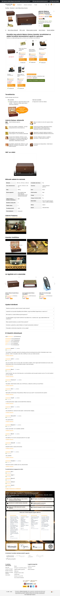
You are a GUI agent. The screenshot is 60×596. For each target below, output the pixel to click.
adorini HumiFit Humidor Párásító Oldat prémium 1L (32, 50)
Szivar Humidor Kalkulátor (19, 577)
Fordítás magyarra (9, 355)
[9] (12, 336)
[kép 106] (10, 13)
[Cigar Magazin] (50, 546)
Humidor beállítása (50, 30)
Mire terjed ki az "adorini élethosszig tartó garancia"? (17, 314)
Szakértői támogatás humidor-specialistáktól (42, 507)
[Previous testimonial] (8, 526)
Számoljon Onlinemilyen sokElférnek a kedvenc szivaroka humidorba (21, 110)
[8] (43, 14)
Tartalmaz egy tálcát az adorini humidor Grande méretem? (18, 308)
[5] (35, 54)
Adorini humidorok (31, 569)
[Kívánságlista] (54, 5)
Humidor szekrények (31, 566)
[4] (41, 14)
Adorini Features (42, 30)
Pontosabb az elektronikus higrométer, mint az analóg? (17, 328)
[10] (13, 336)
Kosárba (46, 25)
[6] (42, 14)
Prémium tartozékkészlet (10, 75)
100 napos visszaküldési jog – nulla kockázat (42, 498)
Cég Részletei (16, 574)
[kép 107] (10, 19)
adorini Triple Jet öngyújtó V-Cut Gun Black (21, 75)
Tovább (35, 4)
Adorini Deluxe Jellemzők (13, 30)
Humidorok (30, 567)
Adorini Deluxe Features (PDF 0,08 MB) (13, 217)
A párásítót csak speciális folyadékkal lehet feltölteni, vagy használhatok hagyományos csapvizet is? (26, 311)
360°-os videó (22, 30)
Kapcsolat (7, 567)
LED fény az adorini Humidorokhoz (42, 49)
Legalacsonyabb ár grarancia (39, 503)
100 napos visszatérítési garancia (20, 567)
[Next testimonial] (52, 526)
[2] (40, 14)
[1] (40, 53)
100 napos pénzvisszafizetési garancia (40, 1)
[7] (23, 53)
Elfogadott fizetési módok (19, 572)
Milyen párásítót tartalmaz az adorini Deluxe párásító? (17, 321)
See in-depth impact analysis (30, 594)
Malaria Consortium (23, 591)
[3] (33, 54)
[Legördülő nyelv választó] (52, 591)
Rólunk (15, 566)
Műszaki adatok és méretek (32, 30)
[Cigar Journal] (24, 546)
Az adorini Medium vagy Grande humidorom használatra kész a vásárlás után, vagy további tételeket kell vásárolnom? (27, 318)
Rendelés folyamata (9, 570)
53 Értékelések (48, 14)
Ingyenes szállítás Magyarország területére (17, 1)
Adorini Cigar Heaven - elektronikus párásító (23, 49)
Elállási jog (16, 571)
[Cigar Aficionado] (11, 546)
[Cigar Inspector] (37, 546)
